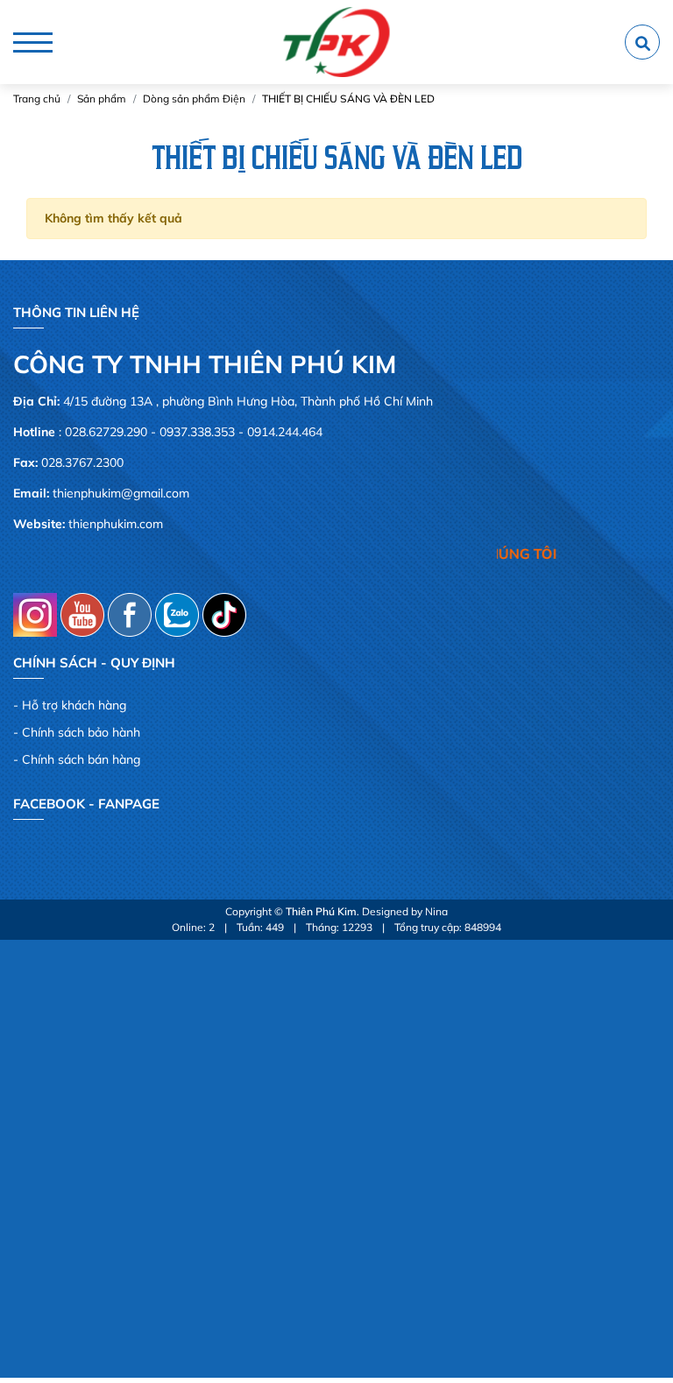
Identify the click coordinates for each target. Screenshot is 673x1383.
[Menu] (33, 42)
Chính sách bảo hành (81, 732)
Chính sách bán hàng (81, 759)
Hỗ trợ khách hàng (74, 705)
